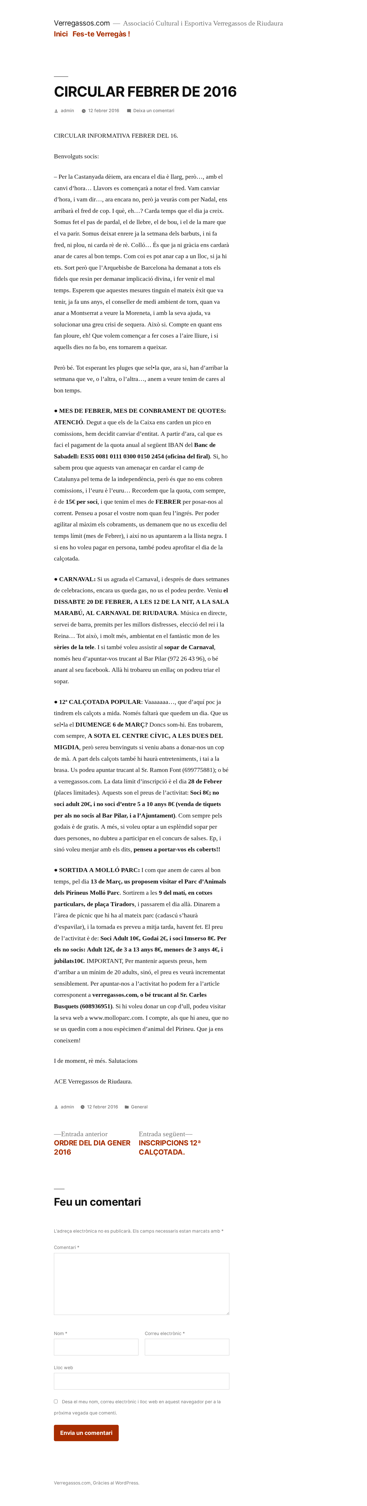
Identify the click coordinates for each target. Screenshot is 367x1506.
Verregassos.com (82, 23)
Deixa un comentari (153, 110)
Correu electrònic (165, 1333)
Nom (60, 1333)
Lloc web (63, 1367)
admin (67, 110)
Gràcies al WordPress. (116, 1483)
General (139, 1107)
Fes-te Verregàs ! (101, 34)
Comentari (66, 1247)
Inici (61, 34)
